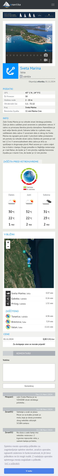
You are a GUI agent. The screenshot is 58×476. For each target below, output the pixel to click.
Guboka (15, 298)
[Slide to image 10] (27, 55)
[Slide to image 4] (7, 55)
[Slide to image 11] (30, 55)
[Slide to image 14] (41, 55)
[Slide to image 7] (17, 55)
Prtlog (14, 303)
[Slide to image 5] (10, 55)
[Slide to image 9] (24, 55)
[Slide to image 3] (3, 55)
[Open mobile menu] (53, 4)
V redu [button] (29, 471)
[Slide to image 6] (13, 55)
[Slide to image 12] (34, 55)
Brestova (16, 321)
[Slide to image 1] (41, 60)
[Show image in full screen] (48, 27)
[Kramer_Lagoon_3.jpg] (29, 15)
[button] (29, 266)
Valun (14, 327)
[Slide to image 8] (20, 55)
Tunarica (15, 316)
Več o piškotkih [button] (12, 463)
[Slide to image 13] (37, 55)
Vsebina (6, 360)
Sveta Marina (18, 293)
